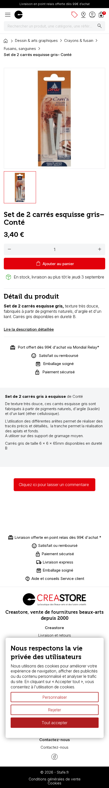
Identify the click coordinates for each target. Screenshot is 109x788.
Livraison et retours (54, 635)
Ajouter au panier (54, 263)
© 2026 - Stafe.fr (54, 772)
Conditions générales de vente (55, 779)
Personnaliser (54, 696)
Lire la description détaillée (29, 329)
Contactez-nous (54, 747)
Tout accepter (54, 722)
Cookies (54, 783)
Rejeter (54, 709)
